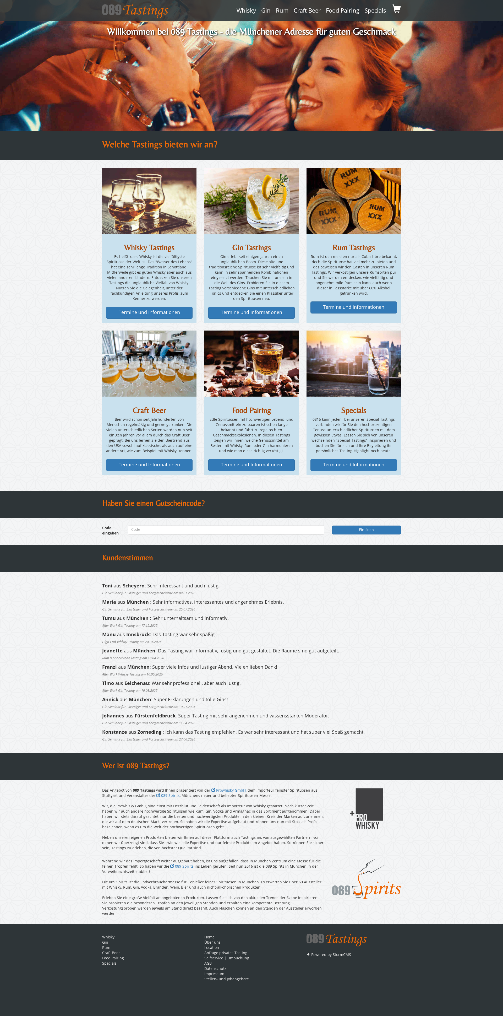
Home (209, 937)
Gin (266, 11)
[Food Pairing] (251, 363)
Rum (282, 11)
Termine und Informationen (149, 312)
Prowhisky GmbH (230, 790)
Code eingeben (110, 530)
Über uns (212, 942)
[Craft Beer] (149, 363)
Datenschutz (215, 969)
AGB (208, 963)
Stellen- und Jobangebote (226, 979)
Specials (375, 11)
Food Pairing (342, 11)
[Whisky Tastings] (149, 200)
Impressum (214, 974)
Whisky (246, 11)
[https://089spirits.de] (366, 879)
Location (211, 948)
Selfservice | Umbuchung (226, 958)
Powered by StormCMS (330, 955)
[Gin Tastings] (251, 200)
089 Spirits (170, 796)
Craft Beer (307, 11)
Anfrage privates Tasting (225, 953)
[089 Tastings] (135, 9)
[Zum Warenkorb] (396, 10)
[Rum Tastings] (354, 200)
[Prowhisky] (366, 808)
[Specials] (354, 363)
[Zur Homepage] (337, 938)
